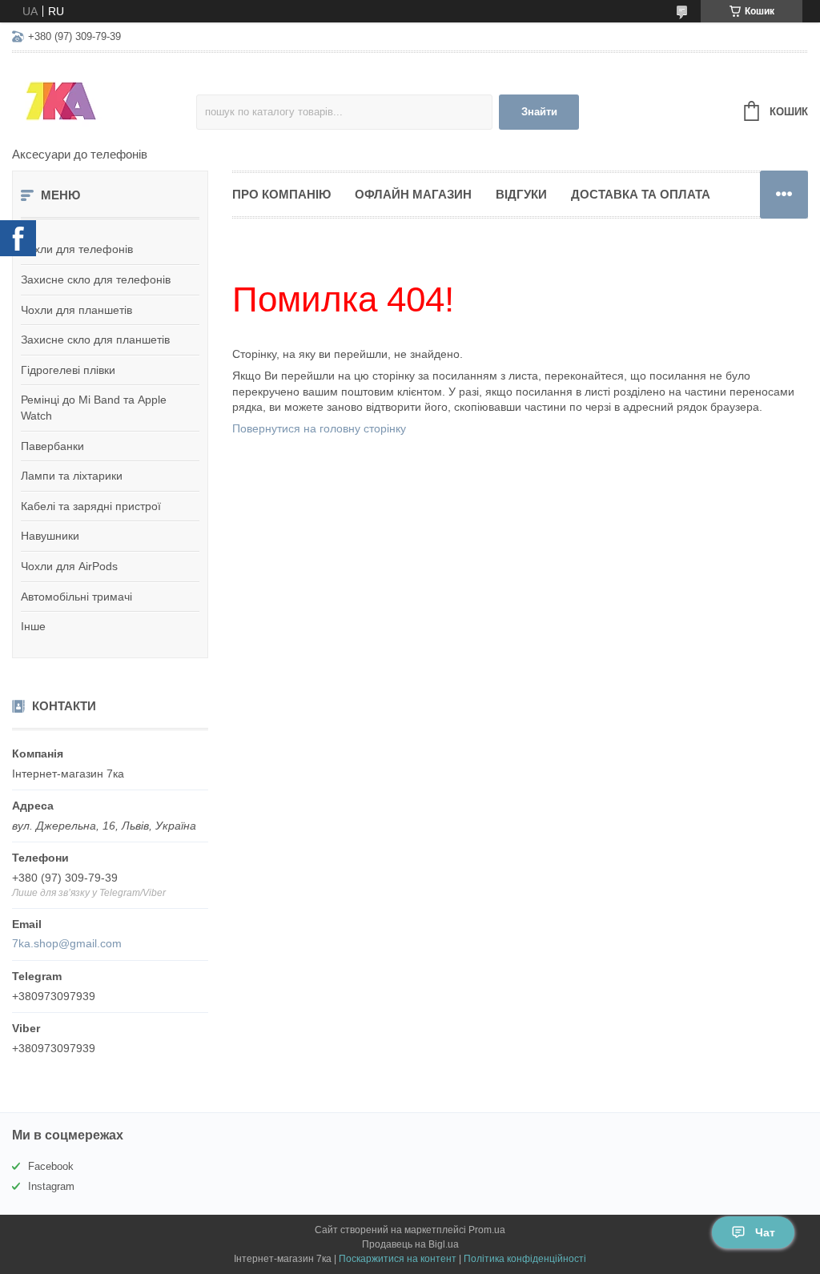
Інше (33, 626)
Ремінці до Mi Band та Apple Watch (94, 407)
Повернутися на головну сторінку (319, 428)
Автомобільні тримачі (76, 596)
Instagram (51, 1186)
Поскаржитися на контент (397, 1258)
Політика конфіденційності (525, 1258)
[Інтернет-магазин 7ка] (104, 101)
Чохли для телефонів (77, 249)
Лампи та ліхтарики (72, 475)
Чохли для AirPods (69, 566)
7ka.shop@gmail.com (67, 943)
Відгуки (521, 194)
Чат (765, 1232)
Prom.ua (486, 1230)
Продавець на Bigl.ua (410, 1244)
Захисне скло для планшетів (95, 339)
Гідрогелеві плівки (68, 370)
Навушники (50, 535)
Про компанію (281, 194)
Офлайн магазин (413, 194)
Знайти (539, 112)
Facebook (51, 1166)
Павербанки (52, 446)
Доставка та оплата (640, 194)
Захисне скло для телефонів (96, 279)
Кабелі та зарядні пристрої (91, 506)
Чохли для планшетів (76, 309)
